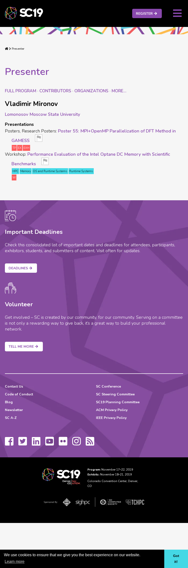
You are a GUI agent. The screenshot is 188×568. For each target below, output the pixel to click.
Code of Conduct (19, 394)
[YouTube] (49, 443)
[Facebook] (9, 443)
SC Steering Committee (115, 394)
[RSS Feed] (90, 443)
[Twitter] (22, 443)
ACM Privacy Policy (112, 410)
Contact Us (14, 386)
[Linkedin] (36, 443)
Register (144, 13)
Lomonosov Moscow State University (42, 114)
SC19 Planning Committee (118, 402)
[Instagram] (76, 443)
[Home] (6, 49)
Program (20, 91)
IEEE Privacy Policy (111, 417)
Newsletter (14, 410)
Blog (9, 402)
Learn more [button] (14, 561)
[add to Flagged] (38, 139)
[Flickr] (63, 443)
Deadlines (18, 268)
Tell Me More (21, 346)
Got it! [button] (176, 559)
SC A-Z (11, 417)
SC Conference (108, 386)
